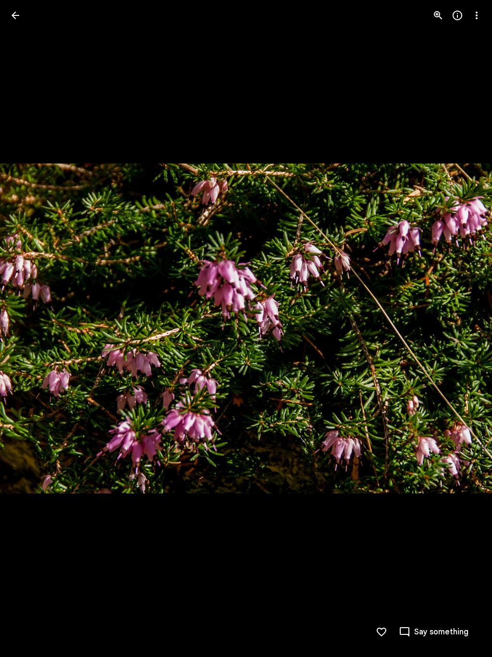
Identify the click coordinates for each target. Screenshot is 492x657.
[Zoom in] (438, 15)
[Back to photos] (15, 15)
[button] (26, 328)
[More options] (476, 15)
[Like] (381, 632)
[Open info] (457, 15)
